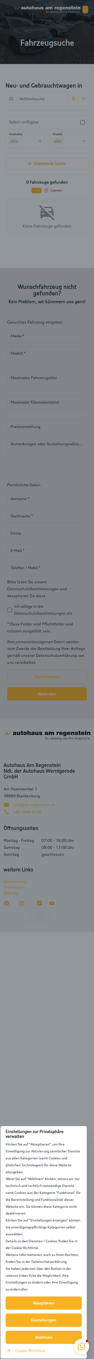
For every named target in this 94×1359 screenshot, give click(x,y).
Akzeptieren (43, 1303)
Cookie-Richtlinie (30, 1350)
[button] (81, 1346)
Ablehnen (44, 1337)
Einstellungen (43, 1320)
